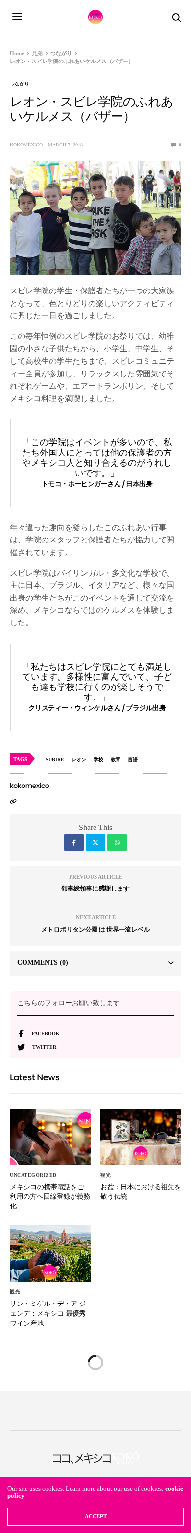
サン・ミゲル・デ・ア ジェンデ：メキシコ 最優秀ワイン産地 (48, 1313)
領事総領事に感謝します (95, 888)
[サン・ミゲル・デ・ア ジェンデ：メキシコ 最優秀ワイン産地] (50, 1253)
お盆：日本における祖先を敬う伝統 (140, 1192)
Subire (55, 759)
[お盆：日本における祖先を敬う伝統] (140, 1137)
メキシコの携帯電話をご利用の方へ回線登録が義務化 (50, 1196)
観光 (105, 1175)
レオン (79, 759)
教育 (115, 759)
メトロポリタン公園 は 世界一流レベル (95, 929)
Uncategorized (33, 1175)
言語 (133, 759)
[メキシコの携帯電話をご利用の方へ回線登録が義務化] (50, 1137)
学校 (98, 759)
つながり (19, 84)
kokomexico (26, 144)
